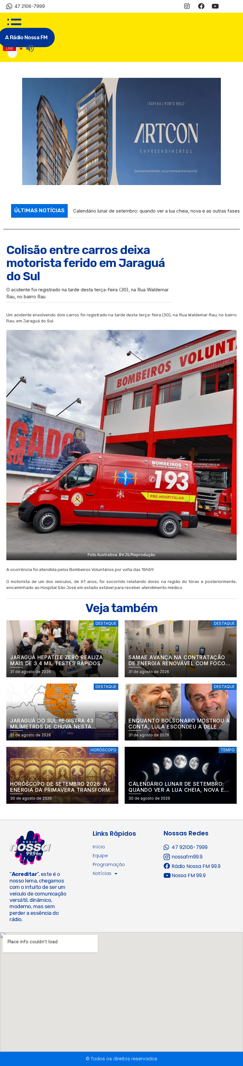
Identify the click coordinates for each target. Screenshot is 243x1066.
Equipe (100, 859)
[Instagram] (187, 6)
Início (99, 850)
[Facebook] (201, 6)
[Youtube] (215, 6)
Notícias (102, 877)
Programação (109, 868)
